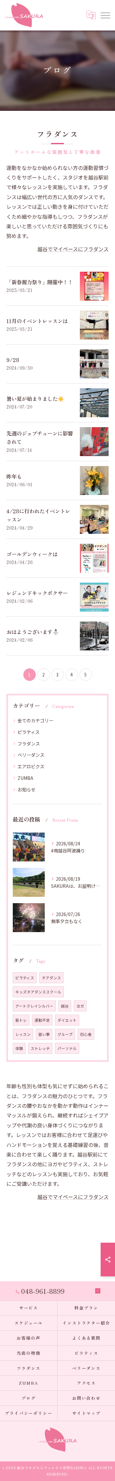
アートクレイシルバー (34, 1006)
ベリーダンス (31, 755)
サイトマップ (86, 1413)
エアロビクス (31, 766)
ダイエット (67, 1020)
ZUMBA (25, 778)
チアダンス (51, 977)
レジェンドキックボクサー (37, 593)
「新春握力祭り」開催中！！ (39, 282)
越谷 (65, 1006)
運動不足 (42, 1020)
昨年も (14, 476)
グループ (65, 1034)
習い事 (44, 1034)
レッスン (23, 1034)
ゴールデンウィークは (31, 554)
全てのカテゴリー (35, 720)
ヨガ (80, 1006)
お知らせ (26, 789)
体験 (19, 1048)
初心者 (86, 1034)
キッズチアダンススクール (38, 991)
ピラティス (29, 732)
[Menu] (105, 15)
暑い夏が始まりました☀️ (35, 398)
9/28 (12, 360)
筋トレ (21, 1020)
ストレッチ (40, 1048)
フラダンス (29, 743)
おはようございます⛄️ (32, 632)
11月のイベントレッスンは (37, 321)
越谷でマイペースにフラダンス (73, 249)
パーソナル (67, 1048)
